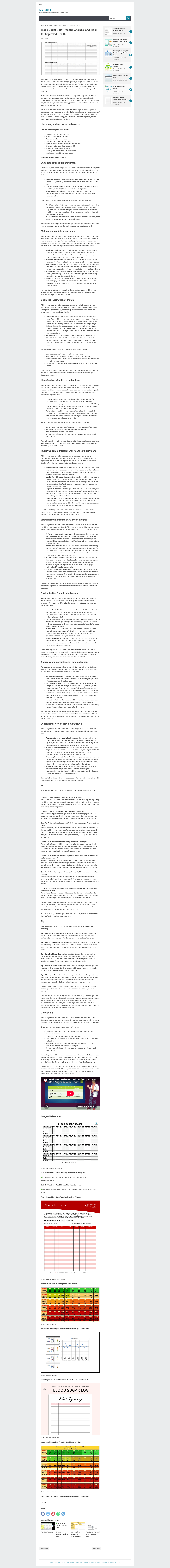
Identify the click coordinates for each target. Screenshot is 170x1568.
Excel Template (84, 1562)
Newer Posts (44, 1548)
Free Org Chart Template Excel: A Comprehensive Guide (121, 53)
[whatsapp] (58, 1514)
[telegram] (63, 1514)
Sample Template (74, 1562)
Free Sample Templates (114, 1562)
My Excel (45, 10)
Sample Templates (55, 1562)
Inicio (41, 4)
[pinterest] (53, 1514)
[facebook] (43, 1514)
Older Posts (96, 1548)
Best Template (92, 1562)
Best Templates (65, 1562)
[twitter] (48, 1514)
